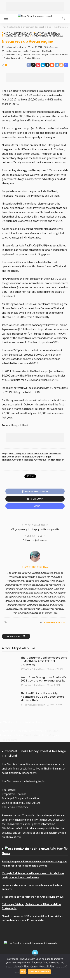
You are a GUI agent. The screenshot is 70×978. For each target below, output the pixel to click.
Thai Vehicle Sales (12, 54)
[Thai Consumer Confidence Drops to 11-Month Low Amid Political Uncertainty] (9, 657)
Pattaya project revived (35, 540)
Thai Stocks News (50, 34)
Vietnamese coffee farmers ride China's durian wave (33, 896)
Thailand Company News (16, 36)
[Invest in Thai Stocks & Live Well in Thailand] (35, 16)
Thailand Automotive (13, 58)
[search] (63, 18)
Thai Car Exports (12, 51)
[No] (65, 966)
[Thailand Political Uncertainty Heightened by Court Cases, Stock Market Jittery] (9, 693)
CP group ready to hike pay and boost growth (35, 529)
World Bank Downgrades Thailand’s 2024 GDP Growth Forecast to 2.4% (43, 678)
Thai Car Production (31, 51)
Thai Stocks (47, 51)
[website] (5, 622)
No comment (52, 47)
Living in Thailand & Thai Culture (21, 802)
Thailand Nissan (32, 58)
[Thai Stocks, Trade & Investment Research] (30, 942)
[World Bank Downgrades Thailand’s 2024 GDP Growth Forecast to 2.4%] (9, 677)
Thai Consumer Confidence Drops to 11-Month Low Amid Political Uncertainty (44, 661)
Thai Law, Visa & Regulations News (21, 34)
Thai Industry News (45, 32)
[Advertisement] (35, 6)
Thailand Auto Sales (59, 54)
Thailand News (9, 739)
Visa (51, 735)
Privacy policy (39, 971)
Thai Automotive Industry (18, 32)
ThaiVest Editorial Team (15, 47)
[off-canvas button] (6, 18)
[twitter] (35, 953)
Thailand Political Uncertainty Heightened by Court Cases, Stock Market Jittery (42, 696)
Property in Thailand (14, 794)
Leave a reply (14, 636)
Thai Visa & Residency (15, 807)
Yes (22, 971)
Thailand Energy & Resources (47, 36)
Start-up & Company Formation (20, 798)
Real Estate (31, 735)
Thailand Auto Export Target (35, 54)
